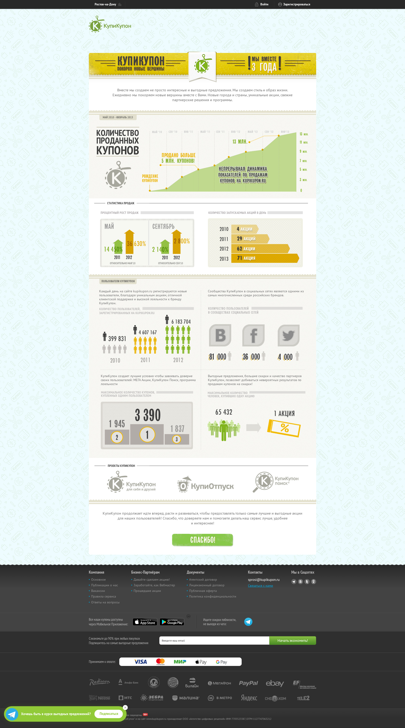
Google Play (172, 622)
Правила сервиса (103, 596)
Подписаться (109, 714)
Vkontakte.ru (300, 581)
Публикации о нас (104, 585)
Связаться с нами (260, 585)
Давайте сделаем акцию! (152, 579)
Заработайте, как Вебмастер (154, 585)
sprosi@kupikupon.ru (264, 579)
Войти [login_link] (264, 4)
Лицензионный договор (207, 585)
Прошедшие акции (147, 591)
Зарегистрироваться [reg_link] (296, 4)
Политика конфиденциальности (212, 596)
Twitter (307, 581)
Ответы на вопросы (105, 602)
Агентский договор (203, 579)
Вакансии (98, 591)
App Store (145, 622)
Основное (98, 579)
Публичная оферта (203, 591)
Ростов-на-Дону (105, 4)
